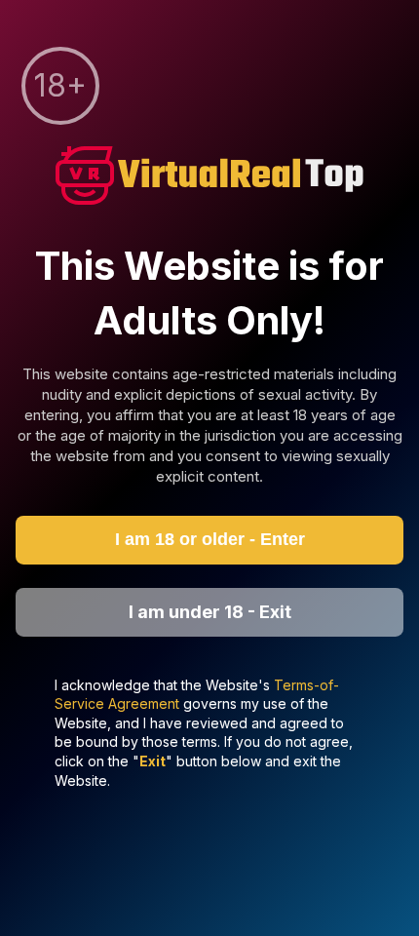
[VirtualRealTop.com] (209, 178)
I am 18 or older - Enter (210, 539)
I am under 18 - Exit (210, 612)
